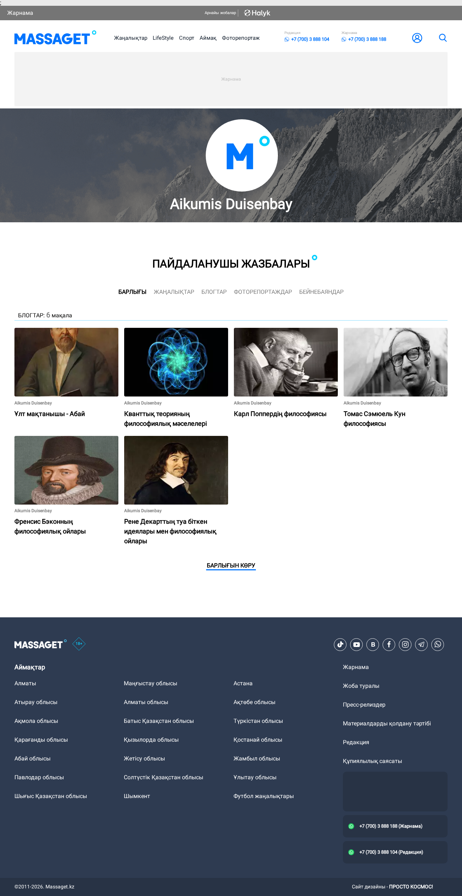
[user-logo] (417, 38)
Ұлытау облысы (255, 777)
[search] (442, 38)
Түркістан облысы (258, 720)
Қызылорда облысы (151, 739)
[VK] (372, 644)
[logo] (55, 38)
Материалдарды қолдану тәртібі (387, 723)
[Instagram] (405, 644)
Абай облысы (32, 758)
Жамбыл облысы (257, 758)
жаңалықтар (174, 291)
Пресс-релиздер (364, 704)
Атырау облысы (35, 702)
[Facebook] (389, 644)
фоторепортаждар (263, 291)
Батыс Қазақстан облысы (159, 720)
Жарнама (20, 12)
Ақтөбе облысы (254, 702)
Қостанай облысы (258, 739)
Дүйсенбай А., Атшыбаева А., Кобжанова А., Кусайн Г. (53, 334)
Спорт (186, 38)
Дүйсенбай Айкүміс (150, 331)
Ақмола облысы (36, 720)
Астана (243, 683)
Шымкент (137, 796)
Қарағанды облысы (41, 739)
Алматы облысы (146, 702)
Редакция (356, 742)
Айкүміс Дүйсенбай (370, 331)
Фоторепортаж (241, 38)
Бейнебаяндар (321, 291)
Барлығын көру (231, 565)
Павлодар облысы (39, 777)
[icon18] (79, 644)
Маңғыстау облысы (150, 683)
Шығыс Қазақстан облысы (50, 796)
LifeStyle (163, 38)
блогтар (214, 291)
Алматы (25, 683)
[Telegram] (421, 644)
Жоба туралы (361, 685)
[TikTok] (340, 644)
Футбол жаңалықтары (264, 796)
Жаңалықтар (130, 38)
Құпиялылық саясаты (372, 761)
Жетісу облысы (144, 758)
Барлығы (132, 291)
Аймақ (208, 38)
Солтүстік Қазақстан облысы (163, 777)
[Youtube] (356, 644)
